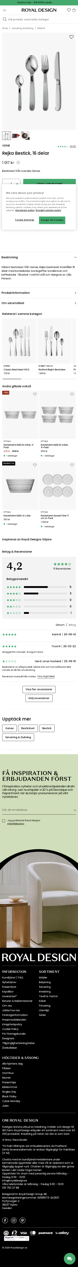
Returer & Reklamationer (17, 1001)
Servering (45, 987)
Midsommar (9, 1087)
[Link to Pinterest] (22, 1220)
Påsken (6, 1068)
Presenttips (9, 1082)
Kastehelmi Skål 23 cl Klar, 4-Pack (54, 446)
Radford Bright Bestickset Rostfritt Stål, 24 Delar (54, 369)
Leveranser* (9, 996)
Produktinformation (15, 293)
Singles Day (9, 1091)
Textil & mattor (48, 996)
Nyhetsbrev (9, 982)
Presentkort (9, 987)
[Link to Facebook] (5, 1220)
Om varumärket (12, 303)
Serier (42, 1015)
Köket (42, 1001)
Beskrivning (9, 257)
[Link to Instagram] (14, 1220)
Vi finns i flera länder (14, 1140)
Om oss (7, 1005)
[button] (69, 10)
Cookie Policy (10, 1029)
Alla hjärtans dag (12, 1063)
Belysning (45, 982)
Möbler (43, 977)
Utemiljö (44, 1010)
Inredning (45, 991)
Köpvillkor (7, 991)
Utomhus (8, 1073)
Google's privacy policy (48, 210)
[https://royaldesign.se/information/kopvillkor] (17, 1238)
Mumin (6, 1077)
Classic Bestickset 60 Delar (18, 369)
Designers (8, 1038)
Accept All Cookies (52, 220)
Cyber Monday (11, 1101)
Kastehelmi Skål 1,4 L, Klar (17, 515)
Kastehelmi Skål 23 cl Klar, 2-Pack (19, 446)
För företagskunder (14, 1033)
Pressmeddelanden (14, 1019)
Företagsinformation (15, 1015)
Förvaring (44, 1005)
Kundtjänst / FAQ (12, 977)
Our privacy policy (25, 210)
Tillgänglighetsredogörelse (18, 1043)
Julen (5, 1106)
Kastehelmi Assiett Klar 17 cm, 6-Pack (55, 517)
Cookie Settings (24, 219)
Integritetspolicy (12, 1024)
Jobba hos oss (11, 1010)
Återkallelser (9, 1048)
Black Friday (9, 1096)
